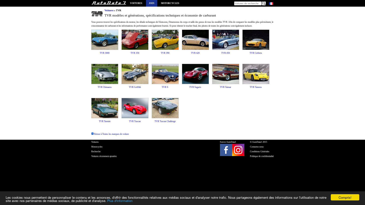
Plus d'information (120, 200)
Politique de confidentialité (262, 156)
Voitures (136, 3)
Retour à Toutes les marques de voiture (111, 134)
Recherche (96, 151)
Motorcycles (170, 3)
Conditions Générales (259, 151)
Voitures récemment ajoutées (104, 156)
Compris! (345, 197)
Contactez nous (257, 146)
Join (151, 3)
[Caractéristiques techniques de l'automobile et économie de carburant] (108, 3)
